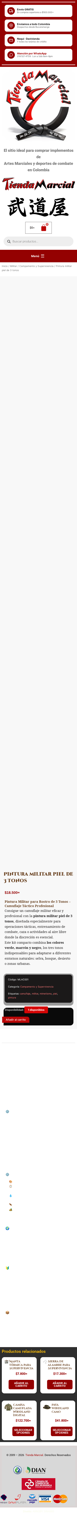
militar (35, 993)
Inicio (5, 266)
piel (55, 993)
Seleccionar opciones (23, 1431)
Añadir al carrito (16, 1019)
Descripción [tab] (13, 1039)
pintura (12, 997)
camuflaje (25, 993)
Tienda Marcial (34, 1455)
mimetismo (46, 993)
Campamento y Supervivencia (36, 266)
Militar (13, 266)
